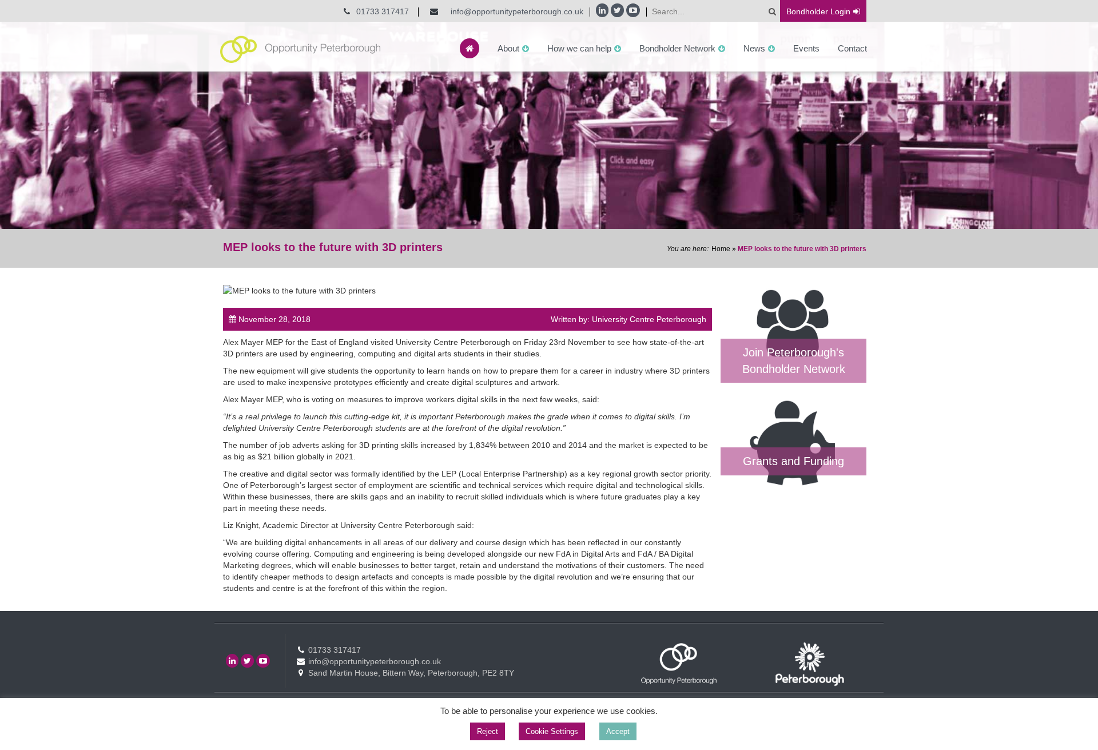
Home (720, 249)
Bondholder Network (677, 48)
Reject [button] (487, 731)
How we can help (579, 48)
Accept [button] (618, 731)
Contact (852, 48)
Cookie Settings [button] (552, 731)
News (754, 48)
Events (806, 48)
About (508, 48)
